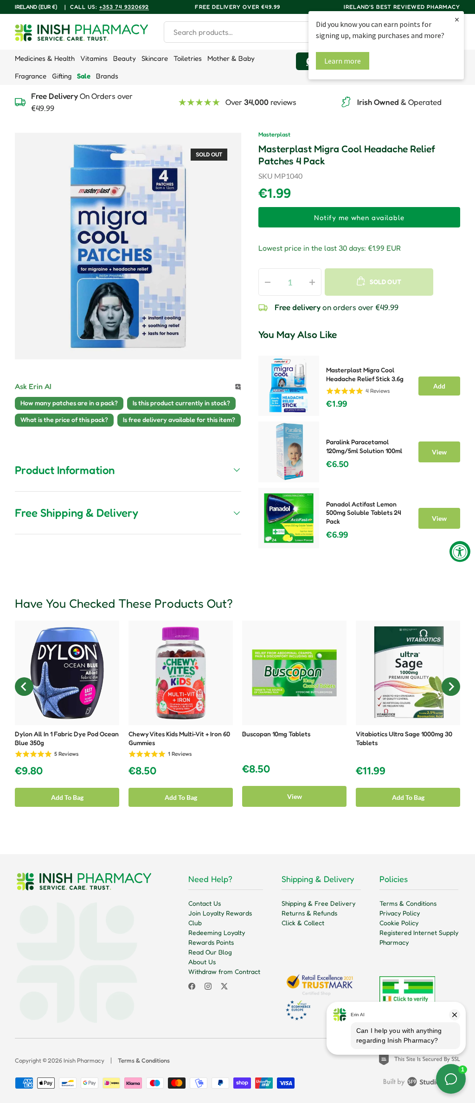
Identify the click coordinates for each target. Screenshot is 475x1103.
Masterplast (274, 134)
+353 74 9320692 (124, 6)
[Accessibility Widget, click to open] (459, 551)
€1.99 (336, 404)
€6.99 (337, 535)
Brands (107, 75)
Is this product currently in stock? (181, 403)
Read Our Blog (210, 952)
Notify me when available (359, 217)
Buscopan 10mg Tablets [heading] (276, 734)
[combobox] (251, 32)
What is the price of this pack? (64, 419)
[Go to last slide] (24, 686)
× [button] (457, 19)
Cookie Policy (398, 923)
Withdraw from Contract (224, 971)
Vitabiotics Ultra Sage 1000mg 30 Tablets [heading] (404, 738)
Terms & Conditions (407, 903)
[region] (359, 449)
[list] (128, 246)
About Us (202, 962)
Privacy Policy (399, 913)
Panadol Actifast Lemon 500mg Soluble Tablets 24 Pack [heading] (363, 512)
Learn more (342, 60)
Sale (83, 75)
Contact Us (204, 903)
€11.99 (370, 771)
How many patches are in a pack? (69, 403)
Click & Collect (303, 923)
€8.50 (142, 771)
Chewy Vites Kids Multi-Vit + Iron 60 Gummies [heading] (179, 738)
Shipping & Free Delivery (318, 903)
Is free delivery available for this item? (179, 419)
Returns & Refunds (309, 913)
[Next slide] (451, 686)
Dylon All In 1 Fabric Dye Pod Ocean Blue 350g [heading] (67, 738)
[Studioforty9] (421, 1083)
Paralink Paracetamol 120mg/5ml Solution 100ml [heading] (364, 446)
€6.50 (337, 464)
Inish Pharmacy (84, 1060)
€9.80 (29, 771)
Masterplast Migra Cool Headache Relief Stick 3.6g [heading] (365, 374)
